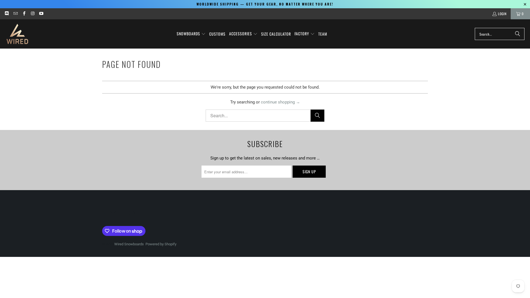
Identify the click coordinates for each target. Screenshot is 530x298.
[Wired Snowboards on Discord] (6, 13)
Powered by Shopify (160, 244)
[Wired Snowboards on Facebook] (24, 13)
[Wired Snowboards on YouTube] (41, 13)
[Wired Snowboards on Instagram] (32, 13)
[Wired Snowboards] (17, 34)
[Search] (517, 34)
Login (502, 13)
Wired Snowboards (129, 244)
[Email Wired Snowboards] (15, 13)
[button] (191, 34)
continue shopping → (280, 102)
